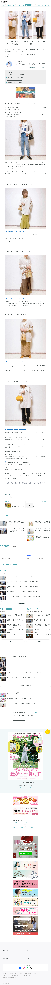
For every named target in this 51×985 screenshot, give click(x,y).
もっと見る (12, 641)
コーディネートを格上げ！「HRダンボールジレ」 (17, 72)
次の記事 (43, 501)
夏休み (32, 827)
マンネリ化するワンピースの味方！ (14, 80)
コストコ (22, 827)
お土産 (14, 829)
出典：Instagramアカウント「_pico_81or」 (15, 231)
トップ (3, 8)
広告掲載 (11, 973)
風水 (27, 824)
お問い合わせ (5, 973)
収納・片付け (6, 951)
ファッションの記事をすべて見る (20, 603)
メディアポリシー (21, 973)
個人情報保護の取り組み (12, 977)
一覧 (36, 712)
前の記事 (7, 501)
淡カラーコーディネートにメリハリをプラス (16, 77)
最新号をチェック (25, 789)
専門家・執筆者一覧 (14, 975)
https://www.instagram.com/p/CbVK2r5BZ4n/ (15, 429)
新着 (4, 5)
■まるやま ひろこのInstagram (12, 461)
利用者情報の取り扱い (29, 973)
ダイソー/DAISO (23, 822)
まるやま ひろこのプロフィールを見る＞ (37, 67)
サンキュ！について (6, 975)
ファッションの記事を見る (25, 685)
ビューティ (28, 5)
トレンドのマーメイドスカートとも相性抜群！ (16, 74)
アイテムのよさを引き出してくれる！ (15, 82)
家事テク (18, 5)
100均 (33, 5)
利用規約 (15, 973)
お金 (13, 5)
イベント (27, 827)
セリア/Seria (15, 822)
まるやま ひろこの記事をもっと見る (25, 489)
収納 (23, 5)
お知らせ (35, 973)
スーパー (38, 5)
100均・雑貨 (6, 954)
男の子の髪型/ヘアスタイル (18, 824)
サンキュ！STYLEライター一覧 (24, 975)
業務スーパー (15, 827)
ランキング (9, 5)
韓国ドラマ (32, 824)
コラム (20, 497)
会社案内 (4, 977)
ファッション (13, 8)
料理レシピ (44, 5)
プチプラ (30, 497)
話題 (49, 5)
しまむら (24, 497)
